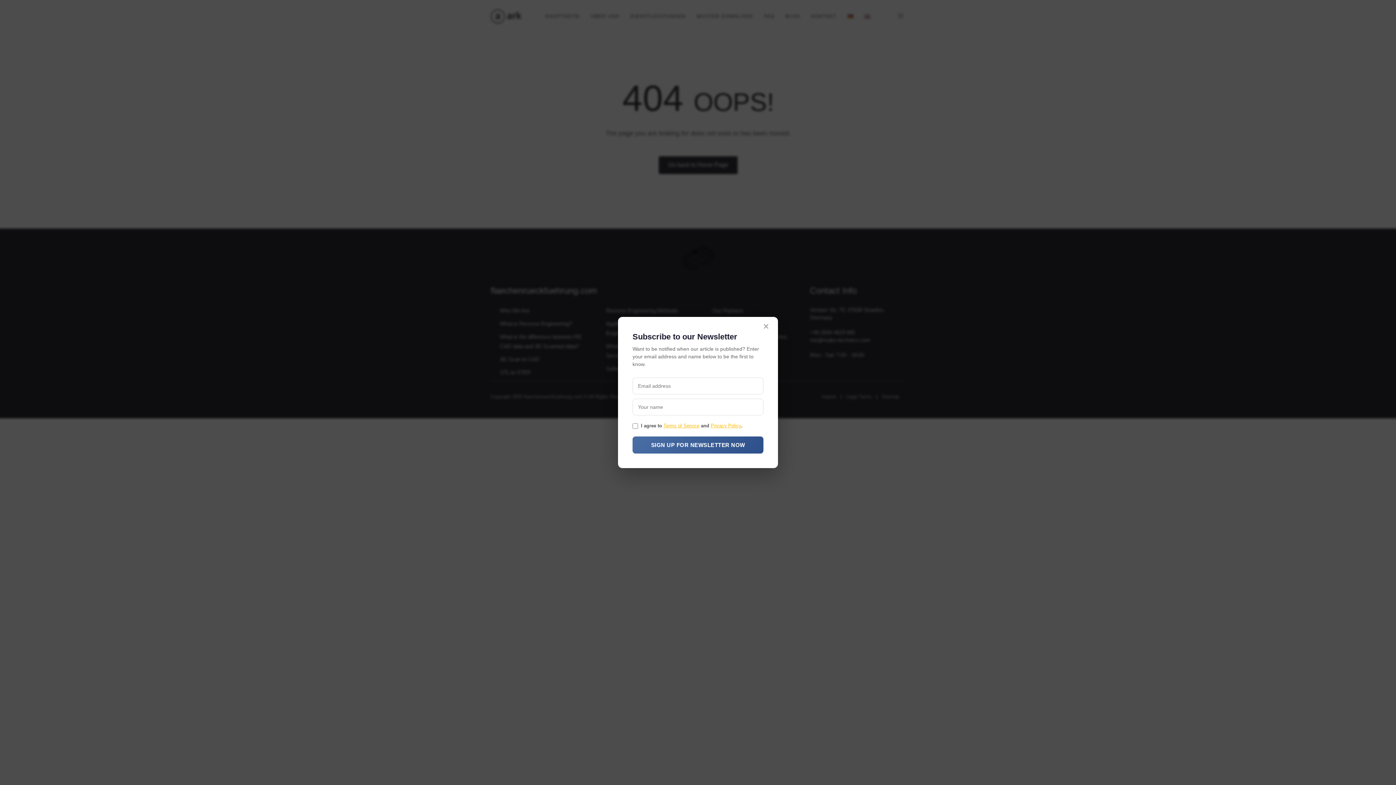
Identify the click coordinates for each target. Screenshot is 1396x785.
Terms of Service (681, 425)
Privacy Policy (726, 425)
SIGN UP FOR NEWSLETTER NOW (698, 445)
